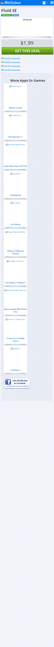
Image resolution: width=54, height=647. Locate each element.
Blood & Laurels (15, 107)
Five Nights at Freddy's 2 (15, 282)
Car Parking (15, 224)
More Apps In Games (27, 80)
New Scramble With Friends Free (15, 310)
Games (15, 15)
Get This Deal (27, 50)
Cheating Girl (15, 195)
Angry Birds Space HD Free (15, 166)
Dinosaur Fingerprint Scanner (15, 252)
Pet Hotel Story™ (15, 137)
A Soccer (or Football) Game (15, 339)
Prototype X (15, 370)
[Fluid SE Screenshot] (10, 58)
